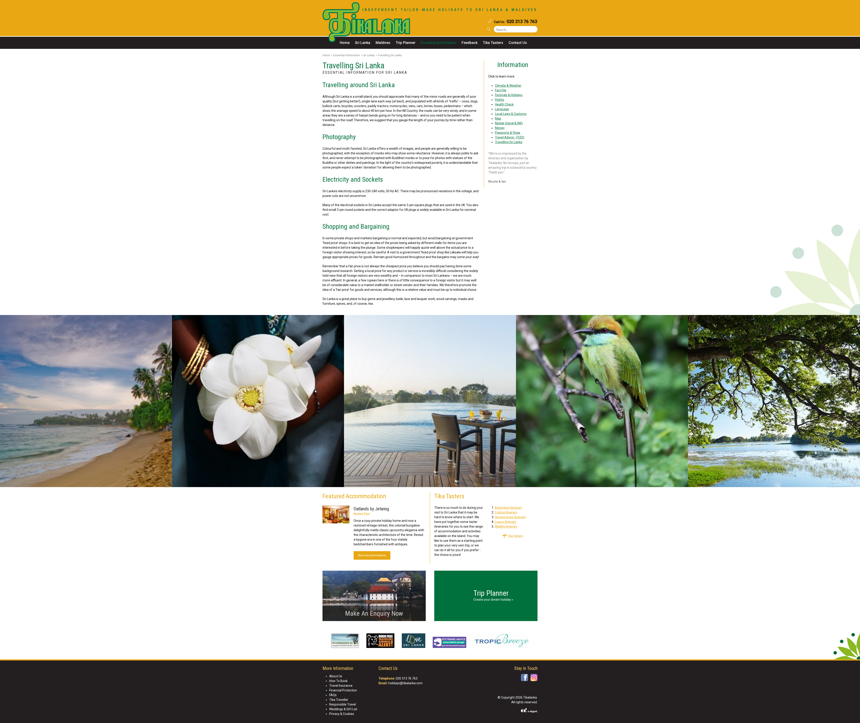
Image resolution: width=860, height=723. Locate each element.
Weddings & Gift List (343, 709)
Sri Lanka (362, 43)
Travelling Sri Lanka (508, 142)
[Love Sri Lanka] (413, 641)
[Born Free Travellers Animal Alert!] (380, 641)
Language (502, 109)
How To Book (338, 681)
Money (500, 128)
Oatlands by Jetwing (371, 508)
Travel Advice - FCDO (509, 137)
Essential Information (438, 43)
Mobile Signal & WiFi (509, 123)
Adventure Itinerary (508, 507)
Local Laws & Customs (511, 114)
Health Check (504, 104)
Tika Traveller (338, 699)
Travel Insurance (341, 685)
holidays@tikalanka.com (405, 683)
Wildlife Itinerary (506, 526)
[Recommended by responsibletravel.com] (345, 641)
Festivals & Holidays (508, 95)
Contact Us (518, 43)
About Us (335, 676)
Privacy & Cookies (341, 714)
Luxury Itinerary (505, 522)
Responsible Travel (342, 704)
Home (345, 43)
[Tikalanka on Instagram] (534, 677)
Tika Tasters (493, 43)
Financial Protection (343, 690)
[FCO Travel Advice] (449, 643)
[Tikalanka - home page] (376, 23)
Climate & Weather (508, 85)
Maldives (383, 43)
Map (498, 118)
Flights (499, 99)
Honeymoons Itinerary (510, 517)
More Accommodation (372, 555)
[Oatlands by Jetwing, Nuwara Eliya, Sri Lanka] (335, 515)
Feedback (469, 43)
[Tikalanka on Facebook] (524, 677)
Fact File (500, 90)
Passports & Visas (507, 132)
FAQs (333, 695)
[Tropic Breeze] (501, 641)
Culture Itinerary (506, 512)
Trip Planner (405, 43)
